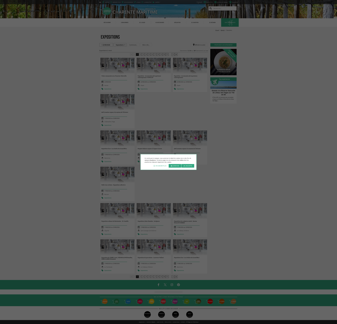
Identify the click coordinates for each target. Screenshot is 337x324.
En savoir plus (161, 166)
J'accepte (189, 166)
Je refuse (176, 166)
